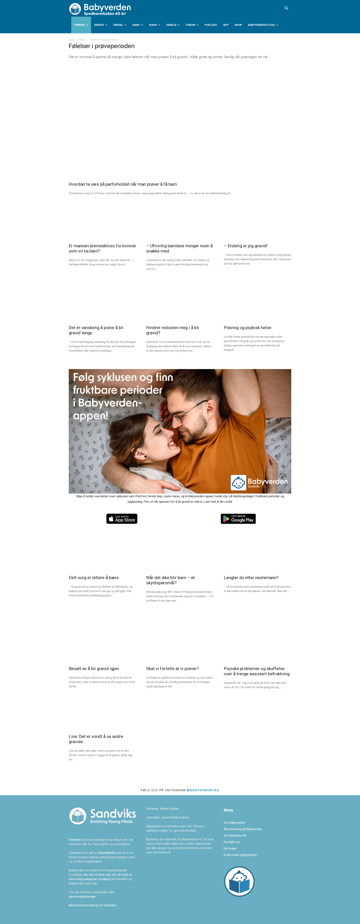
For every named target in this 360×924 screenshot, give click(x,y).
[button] (286, 8)
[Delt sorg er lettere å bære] (102, 554)
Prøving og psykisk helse (247, 327)
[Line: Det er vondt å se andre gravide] (102, 713)
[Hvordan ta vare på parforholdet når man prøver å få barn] (180, 122)
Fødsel (118, 24)
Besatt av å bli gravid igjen (94, 668)
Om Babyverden (234, 823)
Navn (153, 24)
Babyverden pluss (261, 24)
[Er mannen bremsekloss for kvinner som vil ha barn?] (102, 222)
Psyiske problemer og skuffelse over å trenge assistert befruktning (257, 671)
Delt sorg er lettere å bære (94, 577)
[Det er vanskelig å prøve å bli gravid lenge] (102, 304)
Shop (238, 24)
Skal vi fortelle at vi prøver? (172, 668)
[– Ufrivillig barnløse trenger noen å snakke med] (180, 222)
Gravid (99, 24)
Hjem (72, 39)
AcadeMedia (107, 853)
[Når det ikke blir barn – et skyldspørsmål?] (180, 554)
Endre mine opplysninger (240, 855)
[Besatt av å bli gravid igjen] (102, 645)
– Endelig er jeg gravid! (246, 245)
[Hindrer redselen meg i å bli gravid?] (180, 304)
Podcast (211, 24)
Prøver (79, 24)
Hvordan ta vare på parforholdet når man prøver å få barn (123, 184)
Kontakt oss (232, 842)
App (226, 24)
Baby (136, 24)
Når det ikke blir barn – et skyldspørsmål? (170, 580)
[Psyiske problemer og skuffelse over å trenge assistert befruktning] (257, 645)
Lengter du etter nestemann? (251, 577)
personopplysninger (82, 896)
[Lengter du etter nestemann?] (257, 554)
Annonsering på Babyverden (243, 829)
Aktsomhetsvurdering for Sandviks (92, 905)
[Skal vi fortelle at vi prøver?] (180, 645)
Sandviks (75, 840)
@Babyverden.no (203, 790)
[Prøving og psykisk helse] (257, 304)
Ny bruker (230, 848)
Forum (190, 24)
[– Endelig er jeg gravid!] (257, 222)
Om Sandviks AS (235, 835)
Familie (171, 24)
